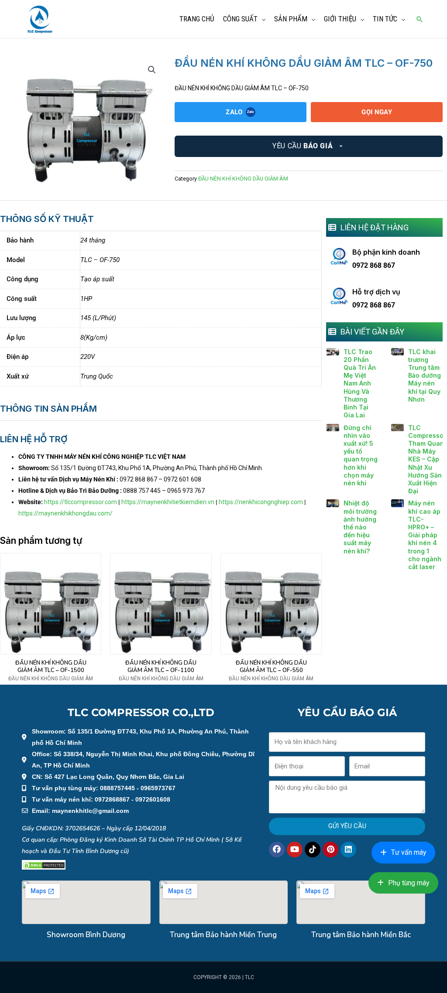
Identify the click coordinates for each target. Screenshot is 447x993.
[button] (419, 19)
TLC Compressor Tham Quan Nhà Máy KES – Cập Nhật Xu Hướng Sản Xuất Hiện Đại (427, 459)
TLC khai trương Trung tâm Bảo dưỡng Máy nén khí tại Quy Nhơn (424, 375)
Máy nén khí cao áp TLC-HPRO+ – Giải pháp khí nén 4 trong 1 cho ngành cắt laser (424, 534)
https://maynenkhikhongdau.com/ (65, 513)
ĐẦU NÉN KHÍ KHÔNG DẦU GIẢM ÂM (243, 178)
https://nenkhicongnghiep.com (261, 501)
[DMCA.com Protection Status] (43, 865)
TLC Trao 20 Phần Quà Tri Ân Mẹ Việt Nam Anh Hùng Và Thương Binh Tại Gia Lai (360, 383)
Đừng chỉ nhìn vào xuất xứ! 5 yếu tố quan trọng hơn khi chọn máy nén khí (361, 455)
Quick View (51, 648)
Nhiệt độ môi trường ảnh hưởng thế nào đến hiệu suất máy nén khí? (360, 526)
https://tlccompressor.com (80, 501)
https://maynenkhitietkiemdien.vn (167, 501)
